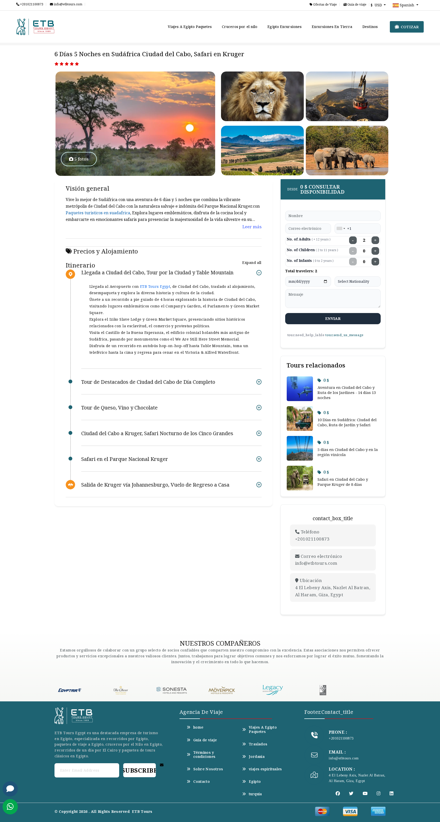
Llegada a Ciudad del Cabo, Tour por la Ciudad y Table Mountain (157, 273)
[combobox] (341, 228)
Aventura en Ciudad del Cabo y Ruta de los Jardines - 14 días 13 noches (347, 392)
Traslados (258, 744)
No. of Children (312, 249)
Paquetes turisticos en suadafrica (98, 213)
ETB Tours (142, 811)
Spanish (407, 5)
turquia (255, 794)
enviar (333, 318)
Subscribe (139, 770)
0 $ (326, 380)
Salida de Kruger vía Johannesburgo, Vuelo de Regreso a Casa (155, 484)
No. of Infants (310, 260)
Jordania (257, 757)
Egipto (255, 782)
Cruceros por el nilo (239, 26)
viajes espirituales (265, 769)
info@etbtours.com (67, 4)
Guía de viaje (356, 4)
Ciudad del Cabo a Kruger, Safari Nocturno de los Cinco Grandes (157, 433)
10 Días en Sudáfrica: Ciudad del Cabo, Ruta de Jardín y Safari (347, 422)
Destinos (370, 26)
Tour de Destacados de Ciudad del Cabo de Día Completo (148, 381)
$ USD (377, 5)
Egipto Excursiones (284, 26)
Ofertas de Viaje (324, 4)
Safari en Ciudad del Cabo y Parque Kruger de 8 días (343, 482)
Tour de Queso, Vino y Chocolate (119, 407)
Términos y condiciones (204, 754)
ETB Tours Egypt (155, 286)
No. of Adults (309, 239)
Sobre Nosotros (208, 769)
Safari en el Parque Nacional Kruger (124, 459)
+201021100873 (31, 4)
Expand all (251, 262)
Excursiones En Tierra (332, 26)
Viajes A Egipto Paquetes (190, 26)
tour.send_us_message (344, 335)
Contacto (201, 782)
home (198, 727)
